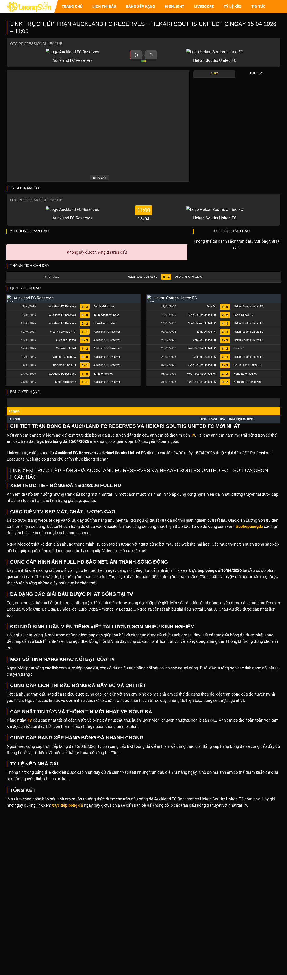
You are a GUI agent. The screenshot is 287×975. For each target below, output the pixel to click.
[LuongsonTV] (29, 6)
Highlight (174, 6)
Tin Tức (258, 6)
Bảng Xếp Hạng (140, 6)
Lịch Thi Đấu (104, 6)
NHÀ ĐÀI (99, 178)
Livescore (204, 6)
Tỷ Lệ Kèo (232, 6)
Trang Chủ (72, 6)
